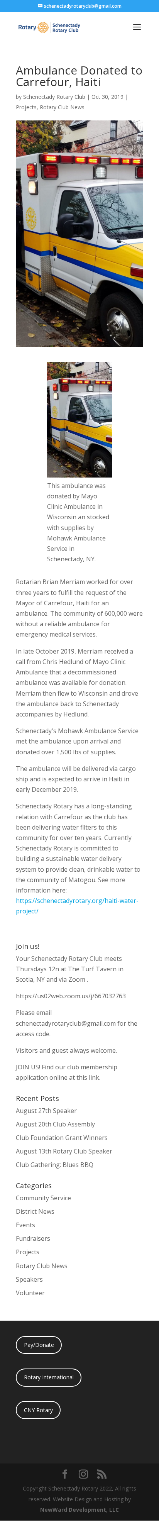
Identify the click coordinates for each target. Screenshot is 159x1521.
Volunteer (30, 1293)
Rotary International (49, 1377)
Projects (26, 107)
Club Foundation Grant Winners (62, 1137)
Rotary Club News (62, 107)
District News (35, 1211)
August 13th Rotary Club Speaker (64, 1151)
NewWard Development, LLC (79, 1509)
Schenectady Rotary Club (54, 96)
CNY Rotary (38, 1410)
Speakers (29, 1279)
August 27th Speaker (46, 1110)
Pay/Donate (39, 1344)
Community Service (43, 1198)
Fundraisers (33, 1238)
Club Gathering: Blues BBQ (54, 1164)
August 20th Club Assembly (55, 1124)
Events (25, 1225)
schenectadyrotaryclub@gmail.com (66, 1023)
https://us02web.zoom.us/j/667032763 (71, 996)
